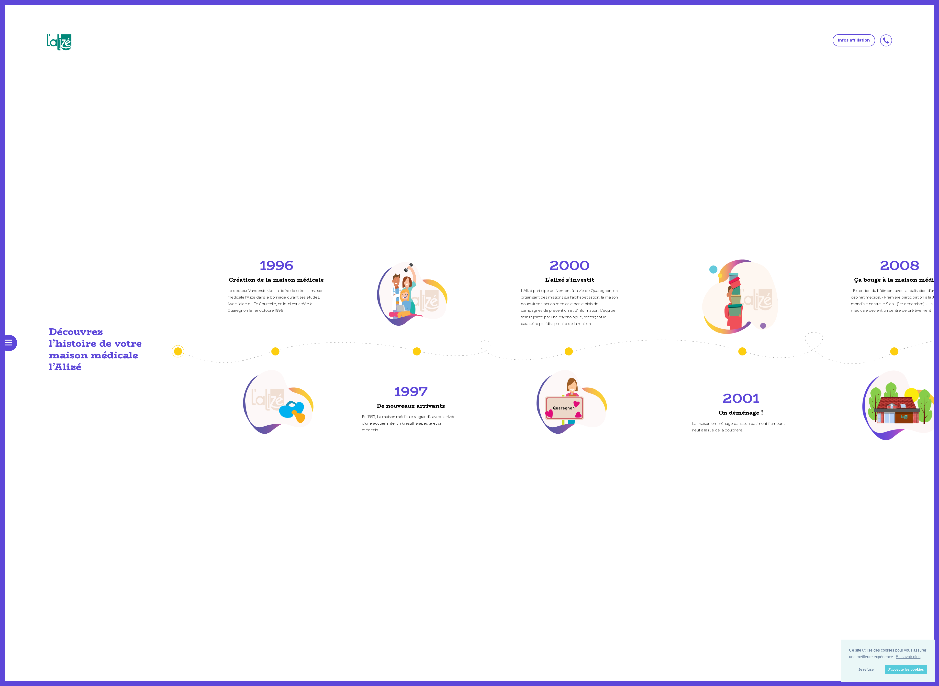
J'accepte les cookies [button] (906, 669)
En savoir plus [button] (908, 657)
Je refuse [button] (866, 669)
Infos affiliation (854, 40)
